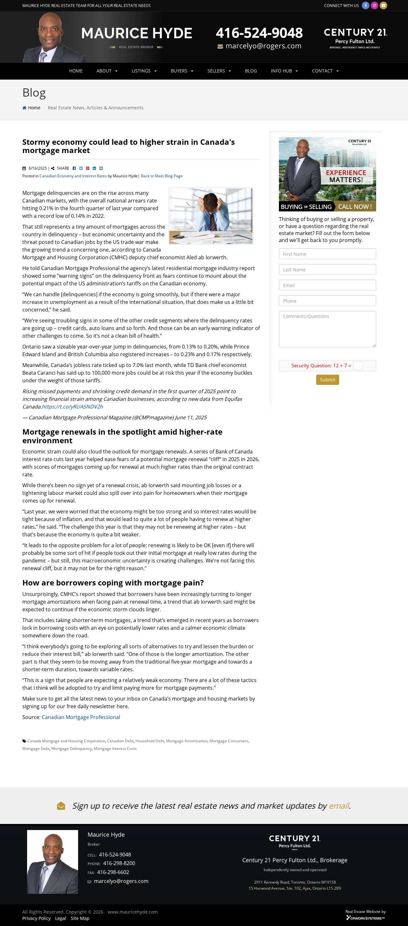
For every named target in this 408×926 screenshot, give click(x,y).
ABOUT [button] (105, 71)
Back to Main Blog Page (162, 175)
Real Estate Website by (366, 911)
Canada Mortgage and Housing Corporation (66, 740)
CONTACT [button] (323, 71)
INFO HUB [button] (282, 71)
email (339, 805)
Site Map (80, 918)
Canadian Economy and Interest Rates (73, 175)
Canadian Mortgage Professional (81, 717)
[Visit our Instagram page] (374, 5)
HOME (76, 71)
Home (34, 108)
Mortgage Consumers (228, 740)
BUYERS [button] (180, 71)
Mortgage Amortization (187, 740)
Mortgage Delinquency (71, 748)
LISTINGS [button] (142, 71)
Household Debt (149, 740)
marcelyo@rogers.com (121, 881)
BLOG (251, 71)
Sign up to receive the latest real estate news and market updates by (199, 805)
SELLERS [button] (217, 71)
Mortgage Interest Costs (115, 748)
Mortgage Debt (35, 748)
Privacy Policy (36, 918)
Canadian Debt (120, 740)
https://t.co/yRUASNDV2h (72, 406)
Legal (60, 918)
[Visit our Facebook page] (365, 5)
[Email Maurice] (383, 5)
